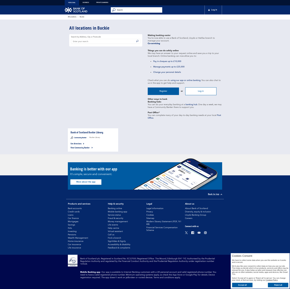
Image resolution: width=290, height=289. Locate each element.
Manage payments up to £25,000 (169, 67)
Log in (201, 91)
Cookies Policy (272, 280)
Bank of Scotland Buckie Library (87, 132)
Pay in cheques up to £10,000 (167, 61)
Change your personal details (167, 72)
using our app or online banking (186, 80)
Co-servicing (154, 44)
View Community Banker (80, 148)
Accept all (242, 285)
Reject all (278, 285)
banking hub (191, 105)
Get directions (77, 144)
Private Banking (102, 2)
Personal (71, 2)
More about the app (85, 182)
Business (86, 2)
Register (163, 91)
